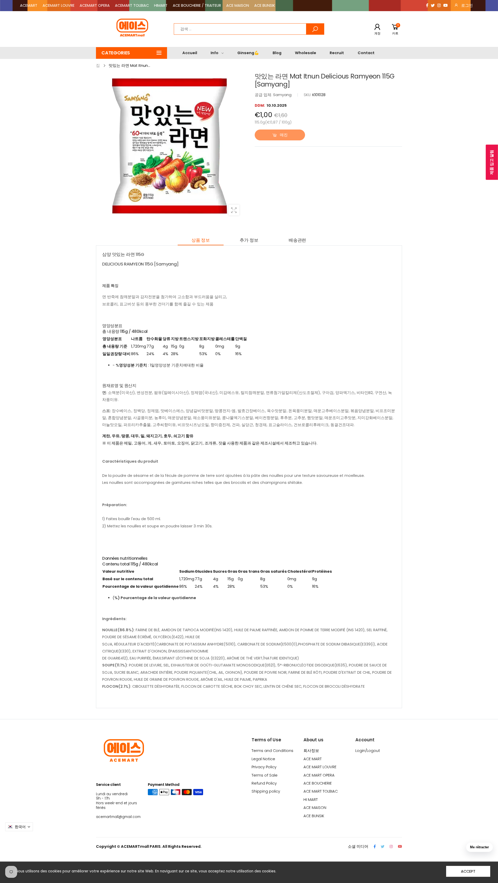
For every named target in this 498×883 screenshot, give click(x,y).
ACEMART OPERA (95, 5)
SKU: (308, 94)
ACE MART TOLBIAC (320, 791)
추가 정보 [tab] (249, 240)
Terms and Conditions (272, 750)
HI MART (310, 799)
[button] (131, 53)
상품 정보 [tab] (200, 240)
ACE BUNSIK (264, 5)
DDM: (260, 105)
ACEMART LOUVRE (58, 5)
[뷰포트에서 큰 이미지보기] (234, 210)
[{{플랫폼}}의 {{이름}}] (427, 5)
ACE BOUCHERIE (317, 783)
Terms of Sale (265, 775)
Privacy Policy (264, 767)
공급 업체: (264, 94)
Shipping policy (266, 791)
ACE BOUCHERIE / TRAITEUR (197, 5)
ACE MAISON (237, 5)
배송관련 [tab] (297, 240)
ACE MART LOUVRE (319, 767)
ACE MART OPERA (319, 775)
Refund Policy (264, 783)
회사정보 (311, 750)
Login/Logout (367, 750)
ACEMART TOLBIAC (132, 5)
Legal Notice (263, 759)
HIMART (161, 5)
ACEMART (28, 5)
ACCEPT (468, 871)
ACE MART (312, 759)
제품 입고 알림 (491, 162)
